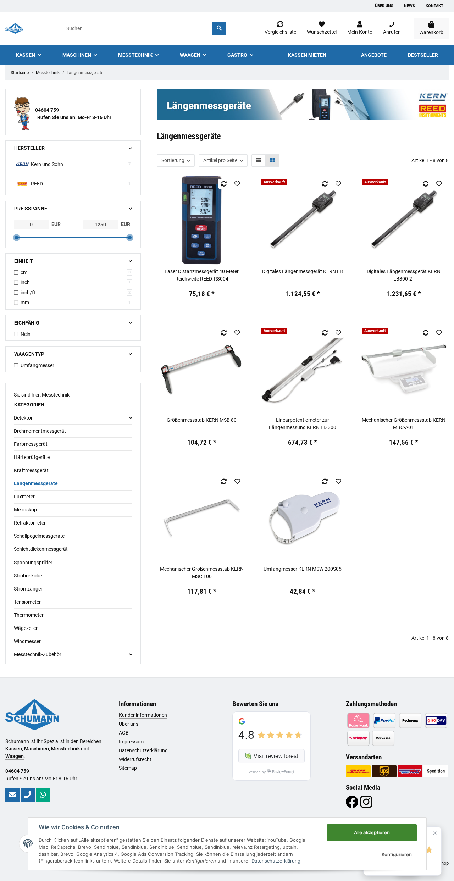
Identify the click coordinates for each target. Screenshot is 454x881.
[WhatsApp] (43, 795)
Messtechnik (65, 749)
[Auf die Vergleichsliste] (223, 184)
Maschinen (36, 749)
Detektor (23, 418)
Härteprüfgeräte (32, 457)
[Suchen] (219, 28)
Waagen (14, 756)
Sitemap (128, 768)
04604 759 (47, 110)
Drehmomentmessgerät (40, 431)
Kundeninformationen (143, 715)
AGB (124, 733)
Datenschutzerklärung (143, 750)
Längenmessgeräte (36, 483)
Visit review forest (276, 756)
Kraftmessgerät (31, 470)
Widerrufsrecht (135, 759)
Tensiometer (27, 602)
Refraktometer (30, 523)
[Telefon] (28, 795)
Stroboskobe (28, 575)
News (409, 6)
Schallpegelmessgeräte (39, 536)
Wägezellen (26, 628)
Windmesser (27, 641)
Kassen (13, 749)
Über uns (384, 6)
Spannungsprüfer (33, 562)
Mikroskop (25, 509)
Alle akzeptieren (372, 832)
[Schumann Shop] (14, 28)
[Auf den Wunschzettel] (237, 184)
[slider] (16, 237)
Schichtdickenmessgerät (41, 549)
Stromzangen (29, 589)
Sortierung (172, 160)
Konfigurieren (397, 854)
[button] (360, 28)
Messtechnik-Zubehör (37, 654)
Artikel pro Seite (220, 160)
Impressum (131, 741)
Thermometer (29, 615)
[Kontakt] (12, 795)
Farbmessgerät (31, 444)
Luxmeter (24, 496)
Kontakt (434, 6)
